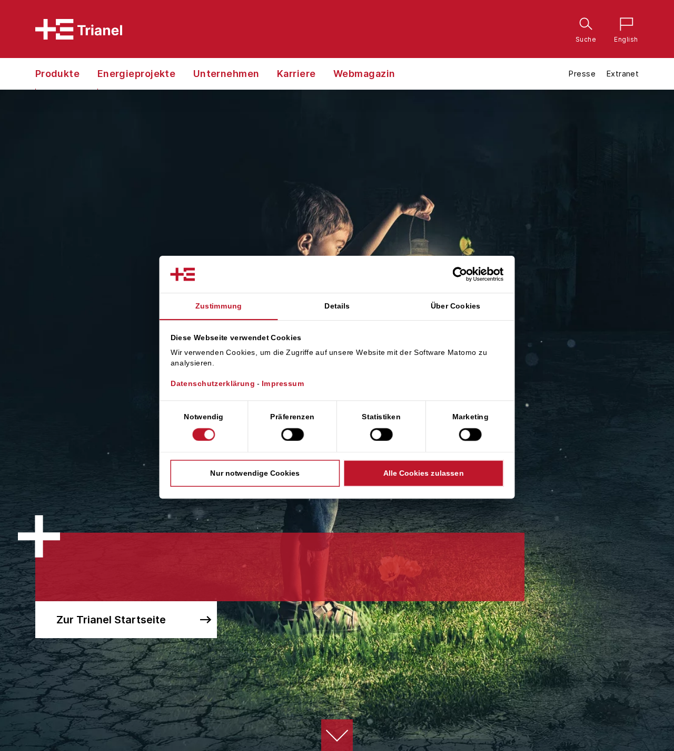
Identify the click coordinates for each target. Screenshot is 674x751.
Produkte (57, 73)
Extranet (622, 74)
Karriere (296, 73)
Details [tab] (337, 306)
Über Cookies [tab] (456, 306)
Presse (582, 74)
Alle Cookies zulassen (423, 473)
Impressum (283, 384)
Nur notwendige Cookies (255, 473)
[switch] (292, 434)
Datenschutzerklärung (213, 384)
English (623, 25)
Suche (583, 25)
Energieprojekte (136, 73)
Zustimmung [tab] (218, 306)
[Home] (78, 29)
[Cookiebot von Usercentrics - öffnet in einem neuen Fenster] (468, 274)
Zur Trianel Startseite (111, 619)
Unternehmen (226, 73)
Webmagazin (364, 73)
